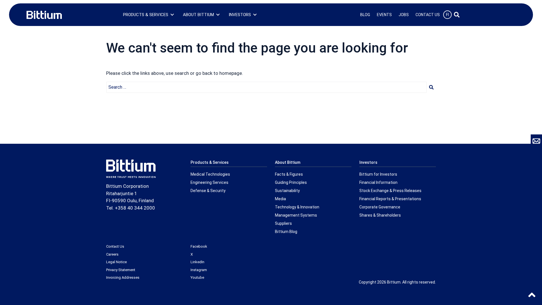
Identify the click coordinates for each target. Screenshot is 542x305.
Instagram (199, 270)
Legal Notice (116, 262)
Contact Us (428, 14)
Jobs (404, 14)
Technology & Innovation (297, 207)
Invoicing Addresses (122, 277)
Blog (365, 14)
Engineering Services (209, 182)
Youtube (197, 277)
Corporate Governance (379, 207)
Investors (240, 14)
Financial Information (378, 182)
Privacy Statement (120, 270)
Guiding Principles (291, 182)
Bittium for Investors (378, 174)
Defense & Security (208, 190)
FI (447, 14)
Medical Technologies (210, 174)
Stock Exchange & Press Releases (390, 190)
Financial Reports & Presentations (390, 199)
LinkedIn (197, 262)
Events (384, 14)
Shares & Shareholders (380, 215)
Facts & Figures (289, 174)
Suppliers (283, 223)
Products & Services (145, 14)
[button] (431, 87)
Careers (112, 254)
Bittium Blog (286, 231)
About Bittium (198, 14)
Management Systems (296, 215)
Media (280, 199)
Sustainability (287, 190)
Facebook (199, 246)
